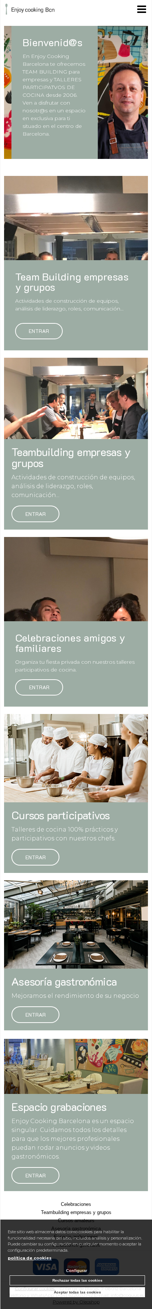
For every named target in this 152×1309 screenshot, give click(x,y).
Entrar (39, 331)
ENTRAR (35, 513)
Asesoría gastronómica (64, 981)
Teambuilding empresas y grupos (70, 457)
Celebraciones (76, 1204)
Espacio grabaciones (59, 1106)
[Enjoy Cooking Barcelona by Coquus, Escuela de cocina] (29, 10)
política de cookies (30, 1258)
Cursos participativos (60, 815)
